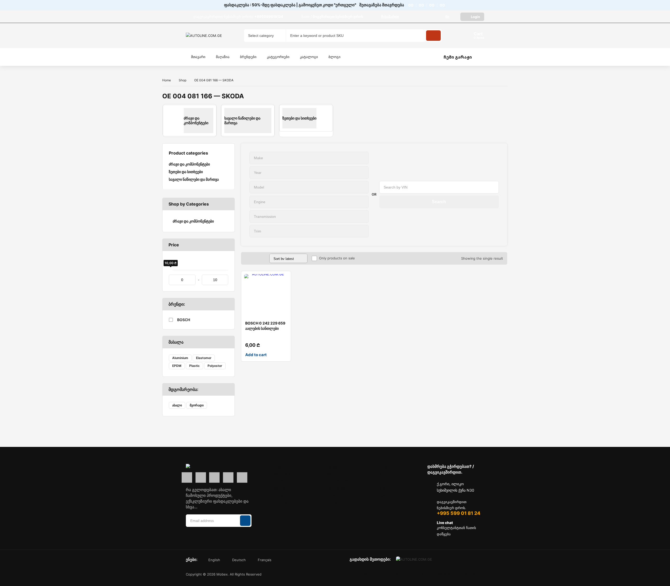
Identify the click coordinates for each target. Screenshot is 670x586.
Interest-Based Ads (438, 574)
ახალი (177, 405)
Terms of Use (368, 574)
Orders (278, 481)
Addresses (281, 502)
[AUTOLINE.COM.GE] (205, 35)
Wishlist (278, 488)
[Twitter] (228, 477)
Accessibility (474, 574)
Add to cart (256, 354)
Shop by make (337, 488)
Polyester (215, 366)
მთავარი (198, 57)
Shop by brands (339, 481)
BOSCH (183, 319)
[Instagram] (201, 477)
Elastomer (203, 358)
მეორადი (197, 405)
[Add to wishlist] (282, 279)
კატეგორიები (278, 57)
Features (387, 474)
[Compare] (282, 290)
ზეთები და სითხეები (186, 171)
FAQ (383, 481)
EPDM (176, 366)
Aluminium (180, 358)
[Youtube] (242, 477)
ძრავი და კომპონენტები (189, 164)
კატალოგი (309, 57)
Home (166, 80)
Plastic (194, 366)
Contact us (389, 502)
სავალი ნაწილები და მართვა (194, 179)
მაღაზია (223, 57)
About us (387, 488)
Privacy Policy (400, 574)
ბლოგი (334, 57)
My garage (281, 495)
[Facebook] (187, 477)
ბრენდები (248, 57)
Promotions (335, 495)
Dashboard (281, 474)
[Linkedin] (214, 477)
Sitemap (332, 502)
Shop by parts (337, 474)
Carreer (386, 495)
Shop (182, 80)
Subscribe (245, 520)
